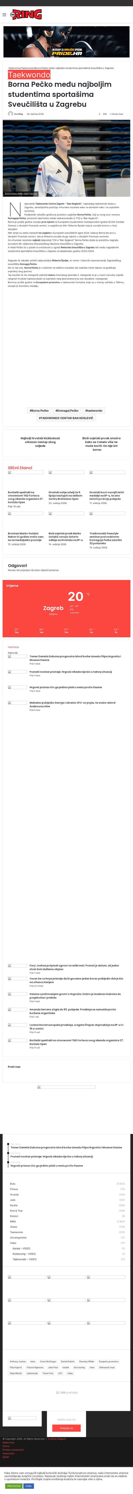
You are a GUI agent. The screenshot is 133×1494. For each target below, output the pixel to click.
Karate (13, 1205)
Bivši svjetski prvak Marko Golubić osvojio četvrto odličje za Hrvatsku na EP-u (66, 537)
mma (92, 1367)
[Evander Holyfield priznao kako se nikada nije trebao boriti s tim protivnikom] (106, 1323)
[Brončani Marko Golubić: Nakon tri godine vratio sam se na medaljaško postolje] (25, 514)
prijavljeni (25, 570)
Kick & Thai (16, 1210)
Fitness (14, 1189)
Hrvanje (14, 1194)
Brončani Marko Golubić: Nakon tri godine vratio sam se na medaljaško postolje (25, 537)
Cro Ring (18, 114)
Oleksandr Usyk (107, 1367)
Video (13, 1243)
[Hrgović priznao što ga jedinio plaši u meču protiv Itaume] (17, 688)
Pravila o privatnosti (13, 1449)
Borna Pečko (40, 410)
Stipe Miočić (16, 1373)
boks (32, 1361)
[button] (66, 158)
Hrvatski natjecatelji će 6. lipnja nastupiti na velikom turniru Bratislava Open (65, 496)
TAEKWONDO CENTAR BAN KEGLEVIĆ (67, 418)
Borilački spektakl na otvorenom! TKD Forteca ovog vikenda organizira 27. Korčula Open (25, 497)
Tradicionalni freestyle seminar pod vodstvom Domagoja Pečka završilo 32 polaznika (106, 538)
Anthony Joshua (18, 1361)
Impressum (8, 1453)
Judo (12, 1200)
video (70, 1373)
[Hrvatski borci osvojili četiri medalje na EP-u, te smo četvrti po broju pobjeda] (107, 473)
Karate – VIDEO (21, 1248)
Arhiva (6, 1446)
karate (66, 1367)
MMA (13, 1221)
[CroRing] (26, 14)
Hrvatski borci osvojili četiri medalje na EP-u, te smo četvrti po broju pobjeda (107, 496)
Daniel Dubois (67, 1361)
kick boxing (79, 1367)
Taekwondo (27, 68)
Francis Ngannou (35, 1367)
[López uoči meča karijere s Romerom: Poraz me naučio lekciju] (106, 1301)
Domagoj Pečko (67, 410)
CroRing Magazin (57, 1438)
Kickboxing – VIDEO (24, 1253)
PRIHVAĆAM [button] (13, 1486)
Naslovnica (14, 68)
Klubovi (14, 1216)
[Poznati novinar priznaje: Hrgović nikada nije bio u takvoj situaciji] (17, 672)
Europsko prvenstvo (108, 1361)
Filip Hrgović (16, 1367)
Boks (12, 1183)
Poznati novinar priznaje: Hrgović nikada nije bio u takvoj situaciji (71, 672)
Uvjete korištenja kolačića (58, 1479)
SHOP (6, 1457)
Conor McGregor (48, 1361)
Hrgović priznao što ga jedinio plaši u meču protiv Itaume (66, 687)
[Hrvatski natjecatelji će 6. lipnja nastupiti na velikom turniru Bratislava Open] (66, 473)
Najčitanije (13, 647)
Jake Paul (53, 1367)
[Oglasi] (66, 41)
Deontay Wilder (86, 1361)
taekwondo (94, 410)
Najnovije (13, 652)
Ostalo (13, 1226)
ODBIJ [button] (28, 1486)
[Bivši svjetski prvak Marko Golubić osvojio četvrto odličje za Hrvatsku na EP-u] (66, 514)
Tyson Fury (48, 1373)
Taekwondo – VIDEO (25, 1259)
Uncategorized (18, 1237)
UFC (60, 1373)
